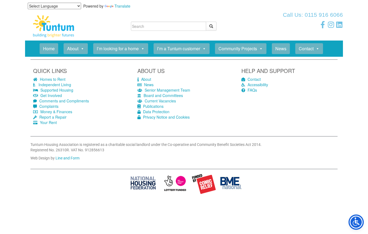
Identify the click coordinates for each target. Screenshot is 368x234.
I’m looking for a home (118, 48)
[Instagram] (331, 24)
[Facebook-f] (322, 24)
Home (49, 48)
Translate (122, 6)
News (280, 48)
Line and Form (67, 158)
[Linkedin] (339, 24)
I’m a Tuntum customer (178, 48)
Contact (306, 48)
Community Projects (237, 48)
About (72, 48)
